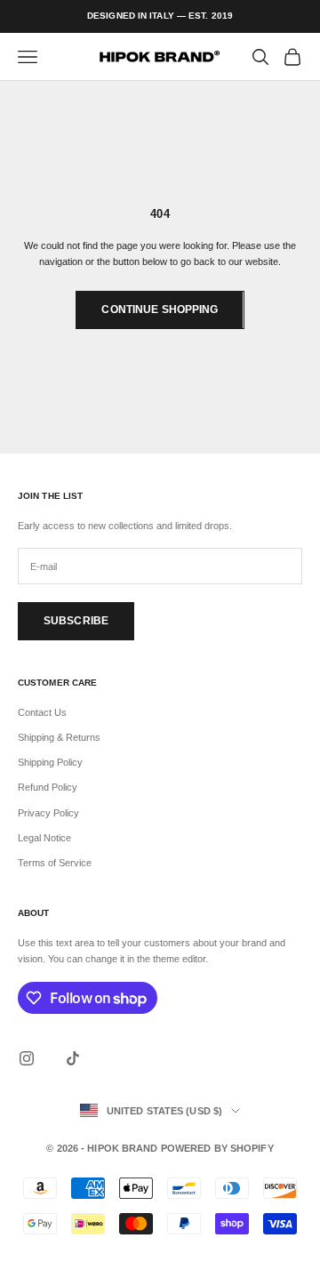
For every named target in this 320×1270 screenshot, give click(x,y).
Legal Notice (44, 837)
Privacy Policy (48, 813)
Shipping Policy (50, 762)
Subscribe (76, 621)
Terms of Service (55, 862)
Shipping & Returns (59, 737)
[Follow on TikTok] (73, 1058)
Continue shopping (159, 309)
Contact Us (42, 712)
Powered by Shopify (217, 1148)
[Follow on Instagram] (27, 1058)
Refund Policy (47, 787)
